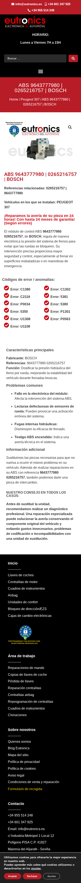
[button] (40, 71)
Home (13, 99)
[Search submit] (73, 58)
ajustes (36, 868)
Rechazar (32, 876)
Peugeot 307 (30, 99)
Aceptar (12, 876)
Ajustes (51, 876)
